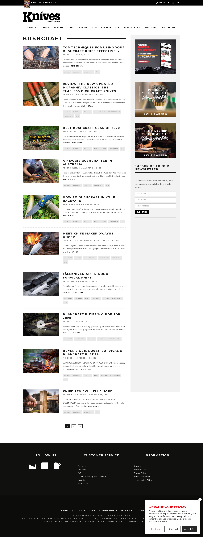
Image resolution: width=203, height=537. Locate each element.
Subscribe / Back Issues (44, 3)
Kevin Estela (70, 281)
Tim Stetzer (70, 131)
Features (30, 27)
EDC (85, 258)
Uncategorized (114, 112)
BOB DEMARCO (70, 204)
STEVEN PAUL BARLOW (74, 395)
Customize (156, 529)
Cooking (78, 258)
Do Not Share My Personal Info (91, 476)
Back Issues (82, 483)
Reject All (173, 529)
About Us (81, 469)
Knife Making (104, 258)
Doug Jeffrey (70, 241)
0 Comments (88, 72)
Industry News (78, 27)
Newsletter (132, 27)
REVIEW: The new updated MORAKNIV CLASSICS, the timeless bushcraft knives (89, 87)
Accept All (189, 529)
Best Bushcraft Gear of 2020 (91, 128)
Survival (106, 298)
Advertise (151, 27)
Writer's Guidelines (142, 476)
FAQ (79, 473)
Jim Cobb (67, 358)
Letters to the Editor (143, 480)
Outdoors (96, 298)
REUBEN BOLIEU (71, 95)
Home (65, 511)
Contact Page (85, 511)
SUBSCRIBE (142, 212)
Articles (67, 72)
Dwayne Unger (92, 241)
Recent (59, 27)
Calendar (168, 27)
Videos (45, 27)
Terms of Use (140, 469)
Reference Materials (106, 27)
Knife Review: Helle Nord (88, 391)
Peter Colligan (71, 168)
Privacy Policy (140, 473)
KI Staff (67, 55)
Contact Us (82, 466)
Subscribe (81, 480)
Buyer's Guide (80, 339)
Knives (87, 298)
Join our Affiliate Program (123, 511)
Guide (96, 375)
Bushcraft (77, 72)
